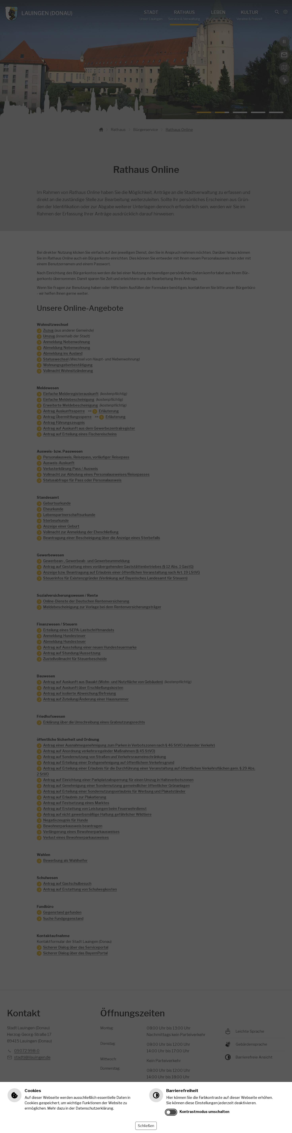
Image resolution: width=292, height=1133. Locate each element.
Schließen (146, 1126)
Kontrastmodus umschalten (204, 1112)
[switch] (171, 1112)
